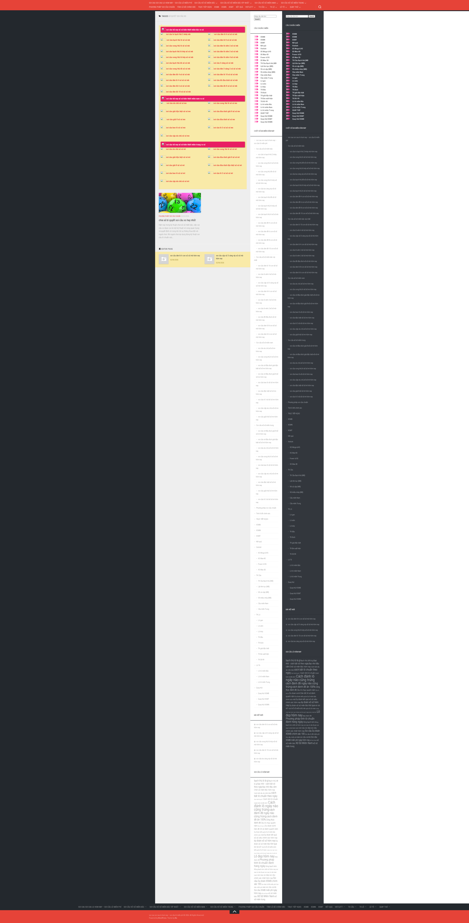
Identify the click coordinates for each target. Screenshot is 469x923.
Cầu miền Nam (297, 72)
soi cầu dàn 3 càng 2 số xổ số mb (227, 69)
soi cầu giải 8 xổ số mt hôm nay (301, 391)
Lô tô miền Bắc (298, 101)
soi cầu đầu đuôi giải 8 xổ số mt (226, 157)
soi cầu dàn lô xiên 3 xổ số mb (226, 51)
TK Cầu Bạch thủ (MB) (297, 475)
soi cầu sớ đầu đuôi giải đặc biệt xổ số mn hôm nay (304, 296)
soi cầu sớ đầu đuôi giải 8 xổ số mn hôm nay (303, 305)
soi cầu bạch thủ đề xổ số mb (178, 63)
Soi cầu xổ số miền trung (292, 3)
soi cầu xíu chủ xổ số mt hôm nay (301, 363)
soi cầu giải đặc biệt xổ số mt (178, 157)
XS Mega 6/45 (297, 49)
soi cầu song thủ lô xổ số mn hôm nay (303, 289)
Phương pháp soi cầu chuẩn (162, 7)
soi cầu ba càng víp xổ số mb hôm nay (303, 174)
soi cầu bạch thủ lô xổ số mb (178, 40)
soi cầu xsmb (305, 737)
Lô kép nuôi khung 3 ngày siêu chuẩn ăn (306, 712)
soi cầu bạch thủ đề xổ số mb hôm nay (303, 180)
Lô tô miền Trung (298, 107)
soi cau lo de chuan (310, 725)
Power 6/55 (296, 54)
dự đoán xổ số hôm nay (264, 840)
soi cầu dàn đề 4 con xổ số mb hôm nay (304, 196)
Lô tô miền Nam (298, 104)
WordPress (162, 918)
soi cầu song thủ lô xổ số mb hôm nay (303, 157)
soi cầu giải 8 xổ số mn (176, 119)
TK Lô (272, 7)
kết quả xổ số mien (309, 708)
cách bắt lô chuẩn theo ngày (265, 794)
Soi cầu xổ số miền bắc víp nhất (234, 3)
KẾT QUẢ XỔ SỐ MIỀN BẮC (294, 708)
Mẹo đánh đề (307, 716)
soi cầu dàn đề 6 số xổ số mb (178, 86)
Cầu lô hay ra (261, 826)
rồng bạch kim (308, 722)
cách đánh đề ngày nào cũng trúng (302, 685)
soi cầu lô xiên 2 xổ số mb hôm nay (302, 256)
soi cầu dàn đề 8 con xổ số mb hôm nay (304, 208)
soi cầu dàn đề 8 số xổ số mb (225, 86)
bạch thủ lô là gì (293, 660)
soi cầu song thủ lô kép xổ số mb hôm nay (305, 168)
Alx (176, 918)
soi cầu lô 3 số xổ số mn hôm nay (301, 323)
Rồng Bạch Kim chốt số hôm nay (265, 869)
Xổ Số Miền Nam (304, 743)
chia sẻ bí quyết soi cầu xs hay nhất (177, 220)
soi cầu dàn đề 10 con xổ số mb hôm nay (304, 213)
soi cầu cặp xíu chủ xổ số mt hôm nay (303, 380)
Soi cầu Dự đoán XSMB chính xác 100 (265, 881)
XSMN (223, 7)
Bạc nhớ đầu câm (269, 787)
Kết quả (239, 7)
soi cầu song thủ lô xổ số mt (225, 149)
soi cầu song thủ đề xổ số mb (178, 69)
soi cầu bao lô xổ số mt (175, 173)
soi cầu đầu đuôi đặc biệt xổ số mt (227, 165)
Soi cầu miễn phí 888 (293, 737)
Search (311, 16)
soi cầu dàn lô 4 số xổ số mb (177, 80)
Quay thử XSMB (298, 113)
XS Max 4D (296, 51)
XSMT (231, 7)
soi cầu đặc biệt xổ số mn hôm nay (302, 318)
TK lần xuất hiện (298, 95)
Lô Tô (282, 7)
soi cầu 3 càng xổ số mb (223, 63)
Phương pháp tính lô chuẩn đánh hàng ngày (300, 720)
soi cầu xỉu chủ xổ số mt (176, 149)
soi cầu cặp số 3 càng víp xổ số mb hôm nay (303, 237)
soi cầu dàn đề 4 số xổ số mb (178, 74)
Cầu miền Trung (298, 75)
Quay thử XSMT (298, 116)
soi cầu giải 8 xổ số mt (175, 165)
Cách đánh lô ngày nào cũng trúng (300, 678)
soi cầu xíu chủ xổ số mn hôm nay (301, 284)
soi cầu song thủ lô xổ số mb (178, 46)
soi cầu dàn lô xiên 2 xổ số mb (226, 46)
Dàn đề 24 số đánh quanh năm (266, 829)
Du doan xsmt (294, 693)
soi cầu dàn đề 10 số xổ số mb (178, 92)
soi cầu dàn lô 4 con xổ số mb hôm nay (303, 244)
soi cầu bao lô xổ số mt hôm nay (301, 374)
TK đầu (295, 87)
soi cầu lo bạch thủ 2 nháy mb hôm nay (303, 151)
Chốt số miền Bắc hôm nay (300, 667)
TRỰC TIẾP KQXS (205, 7)
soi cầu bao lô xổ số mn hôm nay (301, 312)
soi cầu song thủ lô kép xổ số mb (179, 57)
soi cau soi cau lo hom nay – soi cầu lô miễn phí (170, 3)
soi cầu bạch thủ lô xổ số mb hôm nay (303, 191)
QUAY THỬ (296, 110)
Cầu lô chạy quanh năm (306, 690)
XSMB (216, 7)
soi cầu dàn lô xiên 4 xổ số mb (226, 57)
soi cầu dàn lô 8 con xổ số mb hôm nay (303, 267)
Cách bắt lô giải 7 (295, 673)
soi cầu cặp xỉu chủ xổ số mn (177, 136)
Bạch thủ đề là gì (307, 660)
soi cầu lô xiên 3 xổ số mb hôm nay (302, 250)
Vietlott (249, 7)
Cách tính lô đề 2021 (261, 803)
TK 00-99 (295, 98)
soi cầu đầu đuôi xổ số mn (224, 119)
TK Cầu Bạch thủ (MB (300, 60)
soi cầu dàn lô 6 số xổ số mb (225, 34)
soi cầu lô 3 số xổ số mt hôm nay (301, 397)
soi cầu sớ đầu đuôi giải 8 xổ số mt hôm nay (303, 347)
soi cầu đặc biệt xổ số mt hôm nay (302, 385)
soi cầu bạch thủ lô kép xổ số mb (179, 51)
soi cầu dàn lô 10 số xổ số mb (226, 74)
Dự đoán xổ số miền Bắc (298, 705)
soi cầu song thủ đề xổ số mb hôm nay (303, 163)
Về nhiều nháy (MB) (299, 69)
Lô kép (294, 84)
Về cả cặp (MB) (298, 66)
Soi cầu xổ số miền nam (265, 3)
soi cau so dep (305, 728)
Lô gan (294, 78)
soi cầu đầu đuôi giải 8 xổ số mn (226, 111)
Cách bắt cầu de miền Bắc (262, 793)
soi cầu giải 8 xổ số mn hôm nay (301, 334)
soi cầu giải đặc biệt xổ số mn (178, 111)
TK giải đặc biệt (298, 93)
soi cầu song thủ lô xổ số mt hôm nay (303, 368)
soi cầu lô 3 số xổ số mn (223, 127)
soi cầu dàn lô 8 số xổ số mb (225, 40)
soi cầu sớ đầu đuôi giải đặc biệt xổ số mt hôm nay (303, 356)
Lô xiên (295, 81)
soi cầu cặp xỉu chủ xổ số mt (177, 181)
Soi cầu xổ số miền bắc (204, 3)
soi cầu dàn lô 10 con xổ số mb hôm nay (304, 225)
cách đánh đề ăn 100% (303, 686)
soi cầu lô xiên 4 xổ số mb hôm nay (302, 230)
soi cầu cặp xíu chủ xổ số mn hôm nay (303, 329)
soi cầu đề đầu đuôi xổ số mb (226, 80)
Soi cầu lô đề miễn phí (312, 734)
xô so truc (313, 740)
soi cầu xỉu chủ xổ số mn (177, 103)
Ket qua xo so (314, 705)
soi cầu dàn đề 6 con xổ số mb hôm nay (304, 202)
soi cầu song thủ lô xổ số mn (225, 103)
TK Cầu (262, 7)
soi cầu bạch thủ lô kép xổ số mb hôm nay (305, 185)
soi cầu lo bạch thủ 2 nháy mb (178, 34)
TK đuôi (295, 90)
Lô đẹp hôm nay (264, 856)
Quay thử (294, 7)
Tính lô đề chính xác (186, 7)
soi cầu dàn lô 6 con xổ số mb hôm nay (185, 255)
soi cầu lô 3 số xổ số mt (223, 173)
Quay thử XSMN (298, 119)
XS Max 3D (296, 57)
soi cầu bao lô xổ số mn (175, 127)
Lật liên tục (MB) (298, 63)
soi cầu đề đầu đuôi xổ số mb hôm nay (303, 261)
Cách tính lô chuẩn (307, 673)
